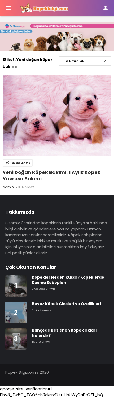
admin (8, 187)
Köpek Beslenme (17, 163)
